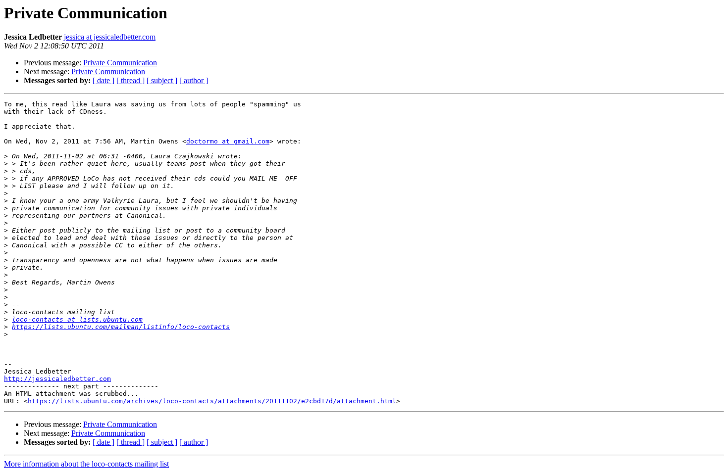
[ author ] (193, 80)
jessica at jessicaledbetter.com (110, 37)
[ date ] (103, 80)
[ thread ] (130, 80)
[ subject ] (162, 80)
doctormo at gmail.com (227, 141)
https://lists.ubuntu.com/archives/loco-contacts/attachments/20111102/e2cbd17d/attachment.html (212, 401)
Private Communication (120, 62)
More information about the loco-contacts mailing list (86, 464)
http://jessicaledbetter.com (57, 378)
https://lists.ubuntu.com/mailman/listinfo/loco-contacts (121, 327)
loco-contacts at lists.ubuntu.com (77, 319)
